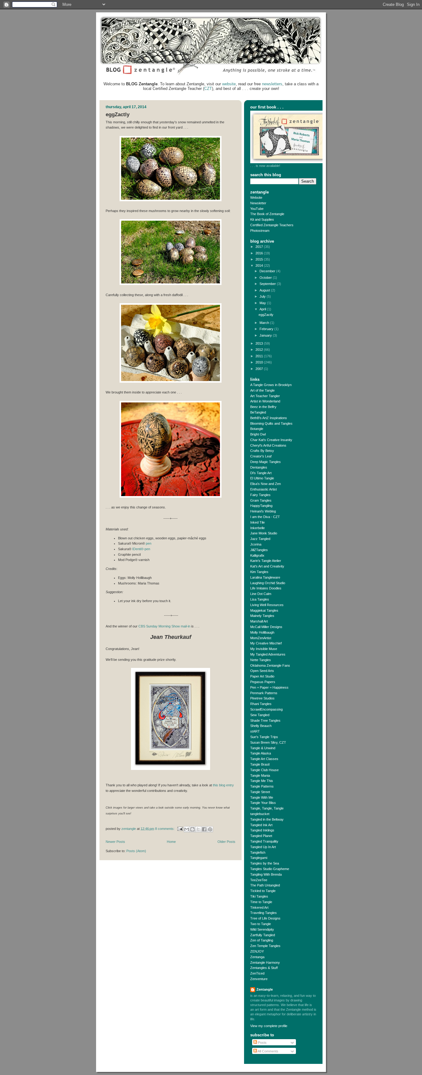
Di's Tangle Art (261, 473)
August (265, 290)
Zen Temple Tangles (265, 946)
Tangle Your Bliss (263, 803)
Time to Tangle (261, 902)
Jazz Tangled (260, 539)
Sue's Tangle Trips (264, 737)
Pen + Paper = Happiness (269, 687)
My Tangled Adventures (267, 654)
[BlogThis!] (192, 829)
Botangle (256, 429)
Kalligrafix (257, 555)
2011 (259, 356)
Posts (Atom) (136, 851)
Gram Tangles (261, 500)
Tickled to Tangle (263, 891)
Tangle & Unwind (262, 748)
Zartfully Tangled (262, 935)
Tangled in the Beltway (267, 819)
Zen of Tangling (261, 940)
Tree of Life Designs (265, 918)
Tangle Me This (261, 781)
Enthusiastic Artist (263, 489)
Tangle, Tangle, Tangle (267, 808)
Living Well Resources (267, 605)
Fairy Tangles (260, 495)
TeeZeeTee (258, 880)
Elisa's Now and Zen (265, 484)
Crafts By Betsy (262, 451)
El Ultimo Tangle (262, 478)
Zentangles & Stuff (264, 968)
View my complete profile (268, 1026)
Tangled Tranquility (264, 841)
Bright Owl (258, 434)
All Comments (267, 1051)
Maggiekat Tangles (264, 610)
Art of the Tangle (262, 390)
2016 (259, 253)
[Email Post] (179, 828)
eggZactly (117, 114)
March (265, 323)
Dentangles (258, 467)
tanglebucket (259, 814)
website (229, 84)
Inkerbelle (257, 528)
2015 (259, 259)
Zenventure (259, 979)
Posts (262, 1042)
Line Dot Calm (260, 594)
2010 (259, 362)
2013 (259, 343)
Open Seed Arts (262, 671)
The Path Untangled (265, 885)
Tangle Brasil (259, 764)
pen (148, 543)
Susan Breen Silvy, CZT (268, 742)
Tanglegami (258, 858)
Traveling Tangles (263, 913)
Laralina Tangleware (265, 577)
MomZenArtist (260, 638)
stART (255, 731)
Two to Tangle (260, 924)
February (267, 329)
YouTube (257, 208)
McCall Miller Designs (266, 627)
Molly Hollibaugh (262, 632)
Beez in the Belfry (263, 407)
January (266, 335)
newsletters (272, 84)
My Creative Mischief (266, 643)
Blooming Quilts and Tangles (271, 423)
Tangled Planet (261, 836)
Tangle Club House (264, 770)
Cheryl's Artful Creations (268, 445)
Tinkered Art (259, 907)
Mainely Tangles (262, 616)
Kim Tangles (259, 572)
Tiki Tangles (259, 896)
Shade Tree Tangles (265, 720)
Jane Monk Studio (263, 533)
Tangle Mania (260, 775)
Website (256, 197)
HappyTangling (261, 506)
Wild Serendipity (262, 929)
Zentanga (257, 957)
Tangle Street (260, 792)
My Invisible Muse (263, 649)
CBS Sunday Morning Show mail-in (164, 626)
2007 (259, 369)
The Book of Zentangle (267, 214)
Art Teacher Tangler (265, 396)
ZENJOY (257, 951)
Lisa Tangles (259, 599)
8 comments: (165, 828)
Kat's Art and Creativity (267, 566)
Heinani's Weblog (263, 511)
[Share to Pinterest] (210, 829)
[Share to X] (198, 829)
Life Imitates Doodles (265, 588)
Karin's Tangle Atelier (265, 561)
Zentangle (264, 989)
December (268, 271)
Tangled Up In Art (263, 847)
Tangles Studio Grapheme (269, 869)
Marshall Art (259, 621)
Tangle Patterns (262, 786)
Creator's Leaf (261, 456)
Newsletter (258, 203)
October (266, 277)
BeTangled (258, 412)
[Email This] (187, 829)
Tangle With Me (261, 797)
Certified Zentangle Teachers (271, 225)
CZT (208, 88)
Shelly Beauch (261, 726)
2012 (259, 349)
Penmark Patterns (263, 693)
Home (171, 841)
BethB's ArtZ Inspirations (268, 418)
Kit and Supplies (262, 219)
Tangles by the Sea (264, 863)
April (263, 309)
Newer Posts (115, 841)
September (268, 284)
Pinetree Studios (262, 698)
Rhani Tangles (261, 704)
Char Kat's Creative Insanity (271, 440)
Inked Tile (257, 522)
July (263, 296)
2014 (259, 265)
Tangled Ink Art (261, 825)
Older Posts (226, 841)
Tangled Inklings (262, 830)
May (263, 303)
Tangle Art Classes (264, 759)
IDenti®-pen (141, 549)
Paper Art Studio (262, 676)
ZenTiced (257, 973)
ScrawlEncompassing (266, 709)
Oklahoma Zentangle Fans (270, 665)
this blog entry (223, 785)
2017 (259, 247)
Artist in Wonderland (265, 401)
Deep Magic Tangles (265, 462)
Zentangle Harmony (265, 962)
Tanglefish (257, 852)
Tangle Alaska (260, 753)
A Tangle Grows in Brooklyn (271, 385)
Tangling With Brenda (266, 874)
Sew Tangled (259, 715)
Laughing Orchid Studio (267, 583)
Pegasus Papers (262, 682)
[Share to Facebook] (204, 829)
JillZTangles (259, 550)
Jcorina (255, 544)
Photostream (259, 230)
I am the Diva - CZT (265, 517)
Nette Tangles (260, 660)
